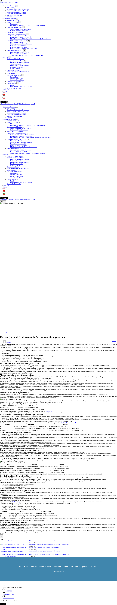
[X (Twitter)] (7, 198)
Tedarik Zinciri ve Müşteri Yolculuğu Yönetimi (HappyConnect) (27, 153)
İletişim (5, 187)
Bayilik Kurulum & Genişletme (18, 151)
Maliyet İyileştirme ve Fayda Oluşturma (21, 142)
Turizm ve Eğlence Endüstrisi (15, 177)
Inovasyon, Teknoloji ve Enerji (15, 157)
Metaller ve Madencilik (16, 164)
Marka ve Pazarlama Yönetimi (15, 148)
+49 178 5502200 (8, 591)
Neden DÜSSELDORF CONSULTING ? (18, 111)
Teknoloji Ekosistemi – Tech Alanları (17, 139)
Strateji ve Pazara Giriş (13, 120)
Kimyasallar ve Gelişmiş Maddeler (19, 162)
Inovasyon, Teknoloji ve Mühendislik (20, 159)
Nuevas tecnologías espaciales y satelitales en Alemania (44, 547)
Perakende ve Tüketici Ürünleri (15, 156)
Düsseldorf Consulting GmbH (68, 423)
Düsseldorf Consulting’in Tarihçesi (16, 113)
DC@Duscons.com (8, 594)
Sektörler (5, 154)
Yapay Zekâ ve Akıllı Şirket (14, 127)
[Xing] (5, 604)
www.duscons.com (8, 598)
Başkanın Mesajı (11, 108)
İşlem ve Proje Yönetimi (16, 140)
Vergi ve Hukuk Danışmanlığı (15, 131)
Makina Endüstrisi (15, 165)
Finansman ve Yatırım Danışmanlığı (16, 133)
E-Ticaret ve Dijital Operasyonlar (19, 130)
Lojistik (12, 181)
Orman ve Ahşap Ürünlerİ (17, 176)
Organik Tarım (14, 173)
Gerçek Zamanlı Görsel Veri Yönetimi (20, 128)
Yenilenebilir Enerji (15, 161)
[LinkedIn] (1, 198)
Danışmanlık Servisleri (9, 119)
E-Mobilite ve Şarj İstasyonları (18, 145)
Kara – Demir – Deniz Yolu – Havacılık (21, 182)
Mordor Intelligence (17, 501)
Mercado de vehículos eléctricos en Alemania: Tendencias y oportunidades (49, 544)
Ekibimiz (9, 117)
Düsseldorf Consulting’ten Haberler (16, 114)
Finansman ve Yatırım (13, 167)
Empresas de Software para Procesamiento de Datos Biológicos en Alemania (49, 554)
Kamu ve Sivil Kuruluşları (14, 184)
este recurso (49, 411)
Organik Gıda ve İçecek (16, 174)
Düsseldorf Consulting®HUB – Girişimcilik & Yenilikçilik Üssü (27, 125)
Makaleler (6, 185)
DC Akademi (13, 124)
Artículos (5, 333)
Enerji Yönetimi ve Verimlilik (18, 144)
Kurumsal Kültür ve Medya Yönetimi (20, 150)
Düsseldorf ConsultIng (9, 107)
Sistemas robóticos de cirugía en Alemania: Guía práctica (44, 551)
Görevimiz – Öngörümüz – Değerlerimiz (18, 110)
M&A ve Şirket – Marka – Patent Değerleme (22, 134)
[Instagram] (3, 198)
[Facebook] (5, 198)
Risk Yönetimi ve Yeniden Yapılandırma (21, 136)
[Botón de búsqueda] (1, 536)
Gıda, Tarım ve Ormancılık (14, 171)
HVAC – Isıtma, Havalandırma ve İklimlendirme (23, 147)
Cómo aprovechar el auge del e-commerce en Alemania (44, 540)
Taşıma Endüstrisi (11, 179)
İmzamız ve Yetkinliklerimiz (14, 116)
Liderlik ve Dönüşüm (12, 122)
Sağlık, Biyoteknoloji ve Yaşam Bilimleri (18, 168)
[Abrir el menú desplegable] (17, 107)
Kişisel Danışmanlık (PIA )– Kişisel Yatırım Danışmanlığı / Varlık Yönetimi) (30, 137)
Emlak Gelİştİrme (11, 170)
